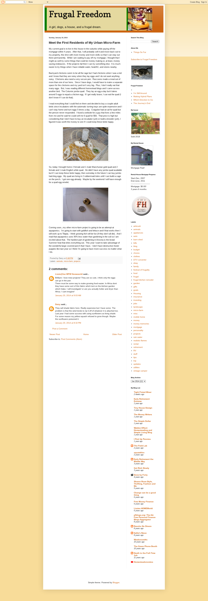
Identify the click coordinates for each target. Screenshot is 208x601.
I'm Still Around (140, 93)
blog (135, 246)
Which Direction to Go (143, 100)
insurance (137, 297)
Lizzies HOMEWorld (143, 508)
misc (135, 313)
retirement (138, 347)
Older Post (117, 334)
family (136, 266)
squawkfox (139, 452)
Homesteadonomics (143, 562)
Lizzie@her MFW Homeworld (69, 274)
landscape (138, 307)
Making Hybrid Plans (142, 96)
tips (135, 357)
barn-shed (138, 239)
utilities (136, 367)
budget (136, 249)
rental (136, 344)
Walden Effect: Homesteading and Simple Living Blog (143, 430)
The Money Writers (143, 414)
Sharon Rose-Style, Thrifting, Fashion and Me (145, 483)
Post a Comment (59, 329)
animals (59, 261)
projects (77, 261)
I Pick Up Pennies (142, 439)
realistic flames (140, 340)
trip (134, 361)
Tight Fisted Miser (142, 392)
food (135, 273)
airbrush (137, 226)
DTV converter (139, 260)
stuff (135, 354)
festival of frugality (141, 270)
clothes (136, 256)
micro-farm (68, 261)
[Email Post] (79, 258)
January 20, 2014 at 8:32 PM (68, 323)
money (136, 320)
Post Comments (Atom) (71, 339)
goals (135, 290)
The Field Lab (140, 446)
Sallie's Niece (140, 533)
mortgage (137, 327)
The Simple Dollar (142, 421)
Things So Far (139, 52)
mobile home (139, 317)
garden (136, 283)
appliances (138, 233)
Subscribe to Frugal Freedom (144, 59)
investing (137, 300)
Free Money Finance (144, 501)
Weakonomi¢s (140, 539)
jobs (135, 303)
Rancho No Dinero (143, 526)
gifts (135, 287)
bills (135, 243)
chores (136, 253)
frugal (136, 276)
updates (137, 364)
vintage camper (140, 371)
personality (138, 330)
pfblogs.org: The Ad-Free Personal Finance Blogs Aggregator (145, 517)
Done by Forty (141, 475)
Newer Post (55, 334)
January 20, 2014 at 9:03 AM (68, 295)
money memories (141, 324)
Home (86, 334)
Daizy (57, 304)
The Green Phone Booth (145, 546)
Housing (137, 293)
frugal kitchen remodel (143, 280)
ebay (135, 263)
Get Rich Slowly (141, 468)
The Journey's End (141, 103)
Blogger (116, 582)
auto (135, 236)
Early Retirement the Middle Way (143, 460)
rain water (137, 337)
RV (134, 350)
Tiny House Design (143, 408)
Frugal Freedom (80, 14)
